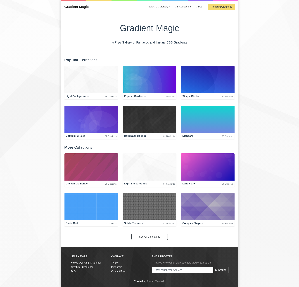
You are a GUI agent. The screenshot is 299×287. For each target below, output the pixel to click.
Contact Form (118, 271)
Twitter (115, 262)
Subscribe (220, 270)
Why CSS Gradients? (82, 267)
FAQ (73, 271)
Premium (221, 6)
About (200, 6)
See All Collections (149, 236)
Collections (184, 6)
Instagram (116, 267)
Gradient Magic (76, 7)
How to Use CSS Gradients (86, 262)
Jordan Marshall (155, 281)
